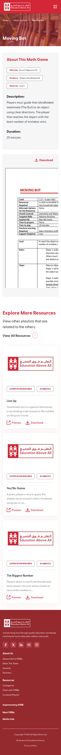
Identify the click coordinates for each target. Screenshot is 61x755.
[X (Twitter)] (13, 645)
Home (6, 20)
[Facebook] (5, 645)
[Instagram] (37, 645)
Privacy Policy (30, 745)
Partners (7, 672)
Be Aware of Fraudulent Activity (30, 740)
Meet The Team (10, 663)
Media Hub (8, 718)
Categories (8, 685)
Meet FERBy (9, 712)
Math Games (20, 20)
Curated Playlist (11, 694)
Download (46, 160)
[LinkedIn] (21, 645)
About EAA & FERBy (13, 658)
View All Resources (16, 335)
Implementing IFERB (13, 704)
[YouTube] (29, 645)
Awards (7, 668)
